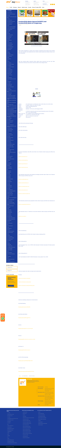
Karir (43, 7)
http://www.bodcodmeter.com (23, 182)
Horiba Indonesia (9, 77)
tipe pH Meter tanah (10, 239)
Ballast (8, 32)
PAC (7, 169)
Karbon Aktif (8, 119)
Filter (7, 60)
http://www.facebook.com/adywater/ (24, 281)
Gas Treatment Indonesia (10, 66)
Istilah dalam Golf (9, 84)
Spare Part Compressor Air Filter (27, 430)
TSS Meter (8, 243)
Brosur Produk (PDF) (36, 7)
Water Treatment (9, 252)
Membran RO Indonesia (10, 140)
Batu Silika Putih (9, 36)
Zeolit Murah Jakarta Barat (10, 259)
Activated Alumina (9, 12)
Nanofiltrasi (8, 160)
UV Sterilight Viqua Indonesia (11, 247)
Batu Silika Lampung (10, 34)
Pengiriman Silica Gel (10, 193)
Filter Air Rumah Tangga (10, 64)
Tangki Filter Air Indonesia (10, 231)
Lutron (8, 132)
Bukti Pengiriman (9, 40)
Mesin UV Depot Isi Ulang (10, 149)
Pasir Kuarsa (8, 177)
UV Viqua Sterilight (9, 248)
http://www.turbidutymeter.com (23, 186)
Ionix (7, 80)
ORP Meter (8, 165)
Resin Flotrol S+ (9, 215)
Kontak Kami (11, 285)
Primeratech (8, 207)
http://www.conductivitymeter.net (24, 193)
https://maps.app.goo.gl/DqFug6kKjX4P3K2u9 (26, 371)
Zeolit (8, 257)
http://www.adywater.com (22, 156)
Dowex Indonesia (9, 56)
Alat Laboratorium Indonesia (11, 21)
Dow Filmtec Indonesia (10, 54)
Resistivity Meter (9, 220)
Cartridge (8, 435)
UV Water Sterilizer (9, 249)
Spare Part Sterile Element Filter (26, 426)
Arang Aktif (8, 30)
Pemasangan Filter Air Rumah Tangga (12, 442)
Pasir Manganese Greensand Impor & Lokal (12, 418)
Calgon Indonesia (9, 42)
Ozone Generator (9, 168)
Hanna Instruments (9, 69)
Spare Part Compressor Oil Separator (27, 433)
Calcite (8, 41)
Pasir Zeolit (8, 188)
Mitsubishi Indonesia (9, 156)
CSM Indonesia (9, 49)
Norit (7, 161)
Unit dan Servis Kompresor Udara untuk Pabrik (28, 417)
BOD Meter (8, 38)
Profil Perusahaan (9, 267)
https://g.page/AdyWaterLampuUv (24, 349)
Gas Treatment (9, 65)
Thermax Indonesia (9, 236)
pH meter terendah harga (10, 199)
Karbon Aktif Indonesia (10, 120)
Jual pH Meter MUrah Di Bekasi (11, 95)
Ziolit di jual (8, 260)
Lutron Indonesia (9, 133)
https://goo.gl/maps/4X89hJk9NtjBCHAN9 (25, 360)
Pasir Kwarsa (9, 180)
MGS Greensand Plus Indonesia (11, 152)
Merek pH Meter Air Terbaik (10, 144)
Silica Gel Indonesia (9, 223)
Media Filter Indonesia (10, 137)
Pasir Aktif (8, 173)
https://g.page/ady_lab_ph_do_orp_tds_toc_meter (26, 339)
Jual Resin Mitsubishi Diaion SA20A (11, 110)
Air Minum (8, 18)
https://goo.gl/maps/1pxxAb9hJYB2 (24, 306)
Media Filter (8, 136)
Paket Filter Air (9, 172)
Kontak (29, 7)
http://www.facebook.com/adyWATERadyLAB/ (26, 285)
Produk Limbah (9, 209)
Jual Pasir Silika (9, 94)
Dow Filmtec (8, 53)
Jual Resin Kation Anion (10, 104)
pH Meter (8, 196)
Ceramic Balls (24, 416)
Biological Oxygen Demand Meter (42, 417)
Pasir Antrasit (9, 421)
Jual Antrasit (8, 88)
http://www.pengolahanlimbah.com (24, 204)
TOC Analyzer (9, 240)
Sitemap (15, 7)
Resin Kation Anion (9, 216)
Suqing (8, 227)
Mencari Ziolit (9, 141)
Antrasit (8, 25)
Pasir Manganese (9, 181)
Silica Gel (8, 221)
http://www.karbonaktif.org (23, 160)
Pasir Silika (8, 184)
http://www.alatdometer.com (23, 179)
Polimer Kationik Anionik (10, 205)
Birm (8, 424)
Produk (8, 208)
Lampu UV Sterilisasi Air (10, 124)
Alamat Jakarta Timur (41, 392)
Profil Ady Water (9, 211)
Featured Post (9, 58)
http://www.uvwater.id (22, 216)
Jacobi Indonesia (9, 85)
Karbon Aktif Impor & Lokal (10, 414)
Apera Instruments (9, 29)
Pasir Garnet (8, 176)
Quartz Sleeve (9, 213)
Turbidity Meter (9, 244)
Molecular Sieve (9, 157)
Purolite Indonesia (9, 212)
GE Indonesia (9, 68)
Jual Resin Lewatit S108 (10, 109)
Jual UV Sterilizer (9, 118)
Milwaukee (8, 153)
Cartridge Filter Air (9, 45)
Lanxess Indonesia (9, 128)
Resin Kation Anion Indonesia (11, 217)
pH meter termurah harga (10, 202)
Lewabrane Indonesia (10, 129)
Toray (8, 241)
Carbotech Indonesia (10, 44)
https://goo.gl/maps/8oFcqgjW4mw (24, 317)
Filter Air (8, 61)
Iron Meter (39, 420)
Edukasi (8, 57)
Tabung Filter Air (9, 228)
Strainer (8, 432)
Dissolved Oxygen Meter (41, 413)
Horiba (8, 76)
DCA (7, 50)
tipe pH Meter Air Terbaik (10, 237)
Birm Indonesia (9, 37)
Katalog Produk (9, 270)
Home (7, 7)
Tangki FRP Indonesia (10, 232)
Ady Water (8, 15)
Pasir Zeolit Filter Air (10, 189)
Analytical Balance (9, 24)
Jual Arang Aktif (9, 89)
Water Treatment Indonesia (11, 253)
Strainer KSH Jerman (10, 225)
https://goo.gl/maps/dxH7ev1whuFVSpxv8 (25, 328)
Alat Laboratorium (22, 19)
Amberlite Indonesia (9, 22)
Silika (7, 224)
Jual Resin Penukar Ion (10, 113)
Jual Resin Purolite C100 (10, 114)
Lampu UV (8, 123)
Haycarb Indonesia (9, 74)
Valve (8, 434)
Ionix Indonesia (9, 81)
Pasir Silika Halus (9, 185)
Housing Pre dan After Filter (26, 437)
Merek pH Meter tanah (10, 145)
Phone (39, 404)
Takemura (8, 229)
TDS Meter (8, 235)
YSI (7, 255)
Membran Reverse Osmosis (10, 428)
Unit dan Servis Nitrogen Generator (27, 423)
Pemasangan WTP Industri (10, 441)
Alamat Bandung (40, 388)
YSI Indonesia (9, 256)
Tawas (8, 233)
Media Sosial (24, 7)
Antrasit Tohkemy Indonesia (11, 28)
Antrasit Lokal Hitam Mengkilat (11, 26)
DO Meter (8, 52)
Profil (11, 7)
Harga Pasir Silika (9, 72)
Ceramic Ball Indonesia (10, 46)
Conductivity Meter (27, 19)
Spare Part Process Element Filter (27, 427)
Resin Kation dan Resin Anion (11, 219)
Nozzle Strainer (9, 164)
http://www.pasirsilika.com (23, 163)
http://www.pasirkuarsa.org (23, 167)
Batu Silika (8, 33)
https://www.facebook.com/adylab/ (24, 278)
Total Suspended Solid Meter (41, 416)
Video (8, 251)
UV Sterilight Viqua (9, 245)
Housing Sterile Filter (25, 436)
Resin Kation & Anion (9, 415)
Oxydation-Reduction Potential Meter (42, 423)
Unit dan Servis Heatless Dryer (26, 420)
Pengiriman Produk (9, 192)
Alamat (19, 7)
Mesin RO (8, 148)
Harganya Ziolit (9, 73)
